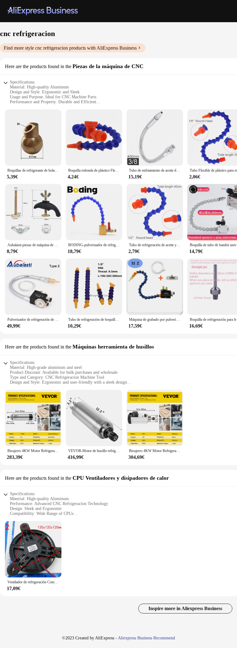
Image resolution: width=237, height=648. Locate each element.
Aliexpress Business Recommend (146, 638)
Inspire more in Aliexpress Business (185, 608)
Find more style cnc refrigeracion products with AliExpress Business (70, 48)
